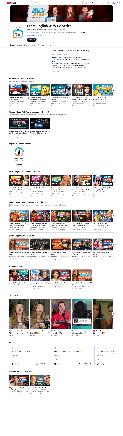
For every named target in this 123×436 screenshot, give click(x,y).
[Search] (85, 3)
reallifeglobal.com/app (35, 35)
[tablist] (61, 45)
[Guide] (3, 3)
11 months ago (35, 348)
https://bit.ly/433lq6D (58, 59)
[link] (30, 356)
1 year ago (77, 348)
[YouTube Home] (11, 2)
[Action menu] (48, 364)
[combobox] (57, 3)
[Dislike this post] (18, 363)
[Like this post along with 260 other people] (97, 363)
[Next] (113, 90)
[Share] (37, 364)
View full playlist (13, 258)
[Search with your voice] (92, 3)
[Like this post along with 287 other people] (55, 363)
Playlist (27, 256)
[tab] (12, 45)
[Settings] (108, 3)
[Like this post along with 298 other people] (12, 363)
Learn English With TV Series (16, 101)
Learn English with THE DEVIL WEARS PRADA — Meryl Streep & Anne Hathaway (71, 51)
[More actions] (28, 98)
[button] (55, 71)
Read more (55, 71)
